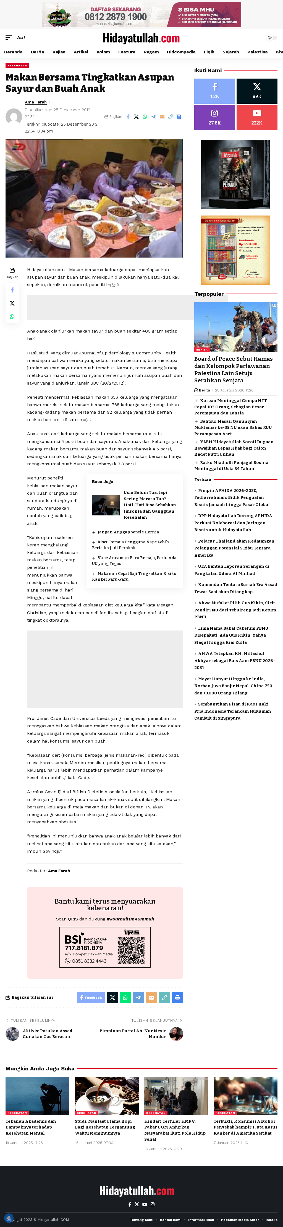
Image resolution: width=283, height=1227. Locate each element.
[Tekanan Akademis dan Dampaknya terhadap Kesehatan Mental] (37, 1096)
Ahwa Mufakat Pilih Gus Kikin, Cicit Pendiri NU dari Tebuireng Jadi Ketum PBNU (235, 609)
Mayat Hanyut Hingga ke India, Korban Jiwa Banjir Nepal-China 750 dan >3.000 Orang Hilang (233, 686)
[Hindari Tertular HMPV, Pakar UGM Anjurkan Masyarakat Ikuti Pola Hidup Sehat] (176, 1096)
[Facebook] (214, 91)
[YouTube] (145, 1204)
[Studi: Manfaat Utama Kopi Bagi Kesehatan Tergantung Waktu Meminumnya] (107, 1096)
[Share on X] (136, 116)
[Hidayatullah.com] (141, 37)
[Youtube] (257, 117)
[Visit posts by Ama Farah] (14, 116)
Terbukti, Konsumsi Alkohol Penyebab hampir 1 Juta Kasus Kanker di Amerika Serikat (245, 1127)
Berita (202, 349)
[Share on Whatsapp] (145, 116)
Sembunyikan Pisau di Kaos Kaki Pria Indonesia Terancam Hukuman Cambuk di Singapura (232, 711)
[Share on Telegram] (154, 116)
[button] (10, 37)
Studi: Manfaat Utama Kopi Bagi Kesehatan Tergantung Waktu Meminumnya (105, 1127)
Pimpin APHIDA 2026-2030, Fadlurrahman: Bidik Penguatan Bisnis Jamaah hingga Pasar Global (232, 497)
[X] (257, 91)
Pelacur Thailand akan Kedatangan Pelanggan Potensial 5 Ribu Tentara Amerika (234, 548)
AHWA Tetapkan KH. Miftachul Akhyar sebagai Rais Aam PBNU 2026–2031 (235, 660)
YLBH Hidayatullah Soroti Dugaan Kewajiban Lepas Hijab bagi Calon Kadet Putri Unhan (234, 448)
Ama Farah (36, 102)
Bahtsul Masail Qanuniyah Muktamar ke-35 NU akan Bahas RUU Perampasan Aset (233, 427)
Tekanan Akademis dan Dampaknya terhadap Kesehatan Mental (31, 1127)
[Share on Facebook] (128, 116)
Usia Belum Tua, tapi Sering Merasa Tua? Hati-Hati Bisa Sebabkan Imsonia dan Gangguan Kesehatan (150, 505)
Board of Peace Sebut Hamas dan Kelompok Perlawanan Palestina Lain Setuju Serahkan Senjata (233, 370)
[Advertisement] (127, 307)
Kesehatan (17, 65)
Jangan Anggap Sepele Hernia (128, 532)
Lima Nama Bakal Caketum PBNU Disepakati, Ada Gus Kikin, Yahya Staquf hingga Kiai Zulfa (231, 635)
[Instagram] (214, 117)
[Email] (162, 116)
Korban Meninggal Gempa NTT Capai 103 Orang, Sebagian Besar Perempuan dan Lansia (230, 407)
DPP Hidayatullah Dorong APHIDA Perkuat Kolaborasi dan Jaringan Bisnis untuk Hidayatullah (233, 522)
